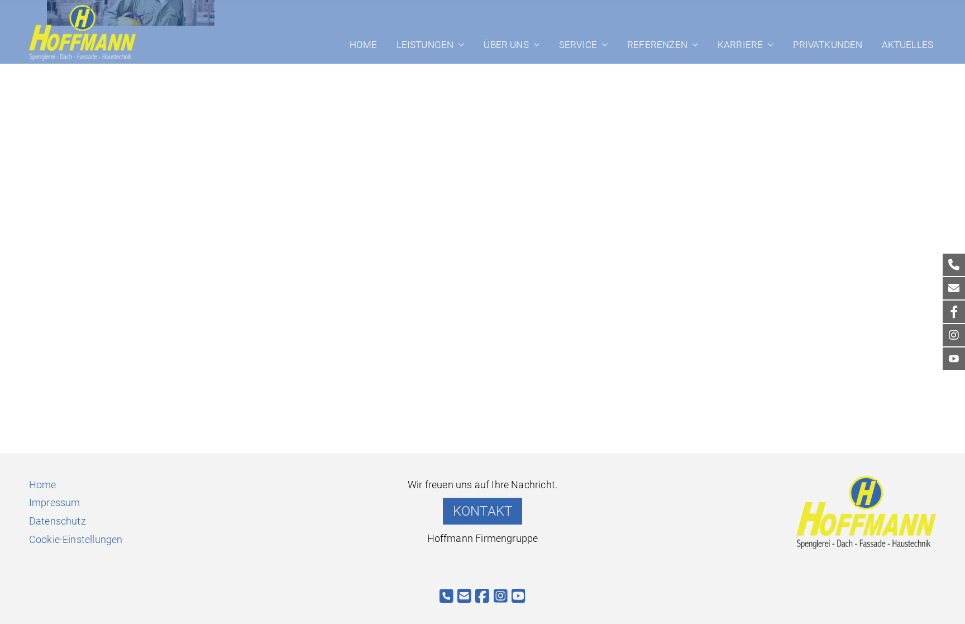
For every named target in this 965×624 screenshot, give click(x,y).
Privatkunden (827, 44)
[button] (459, 44)
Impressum (54, 502)
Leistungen (425, 44)
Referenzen (657, 44)
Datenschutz (57, 521)
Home (364, 44)
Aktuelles (908, 44)
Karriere (740, 44)
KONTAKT (482, 511)
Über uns (506, 44)
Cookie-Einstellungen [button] (76, 539)
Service (578, 44)
